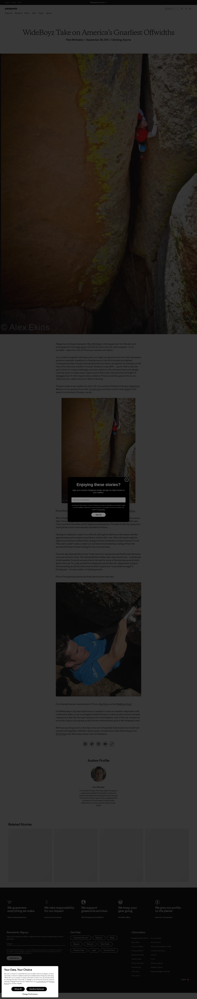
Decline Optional (36, 989)
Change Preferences (30, 994)
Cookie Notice (41, 981)
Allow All (18, 989)
